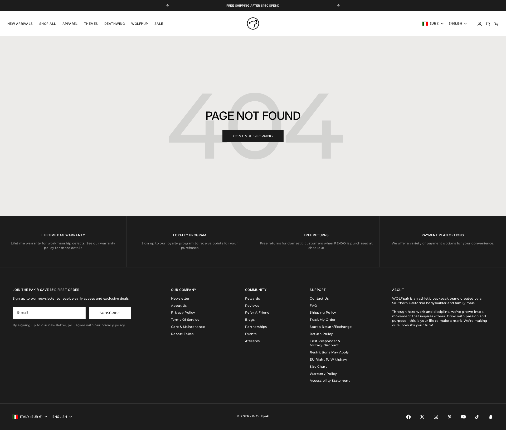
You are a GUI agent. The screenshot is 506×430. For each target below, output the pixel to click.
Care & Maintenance (188, 327)
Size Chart (318, 366)
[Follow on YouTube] (463, 416)
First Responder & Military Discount (325, 343)
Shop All (47, 24)
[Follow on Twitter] (422, 416)
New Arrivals (20, 24)
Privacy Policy (183, 312)
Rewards (252, 298)
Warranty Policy (323, 374)
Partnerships (256, 327)
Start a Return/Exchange (331, 327)
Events (251, 334)
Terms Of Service (185, 320)
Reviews (252, 306)
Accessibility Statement (330, 380)
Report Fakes (182, 334)
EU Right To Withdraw (328, 359)
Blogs (250, 320)
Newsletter (180, 298)
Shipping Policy (323, 312)
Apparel (70, 24)
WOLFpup (139, 24)
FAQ (313, 306)
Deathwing (114, 24)
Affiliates (252, 341)
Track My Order (322, 320)
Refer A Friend (257, 312)
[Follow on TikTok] (477, 416)
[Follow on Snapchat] (490, 416)
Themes (91, 24)
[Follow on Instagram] (436, 416)
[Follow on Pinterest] (449, 416)
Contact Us (319, 298)
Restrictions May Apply (329, 352)
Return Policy (321, 334)
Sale (158, 24)
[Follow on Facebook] (408, 416)
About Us (179, 306)
